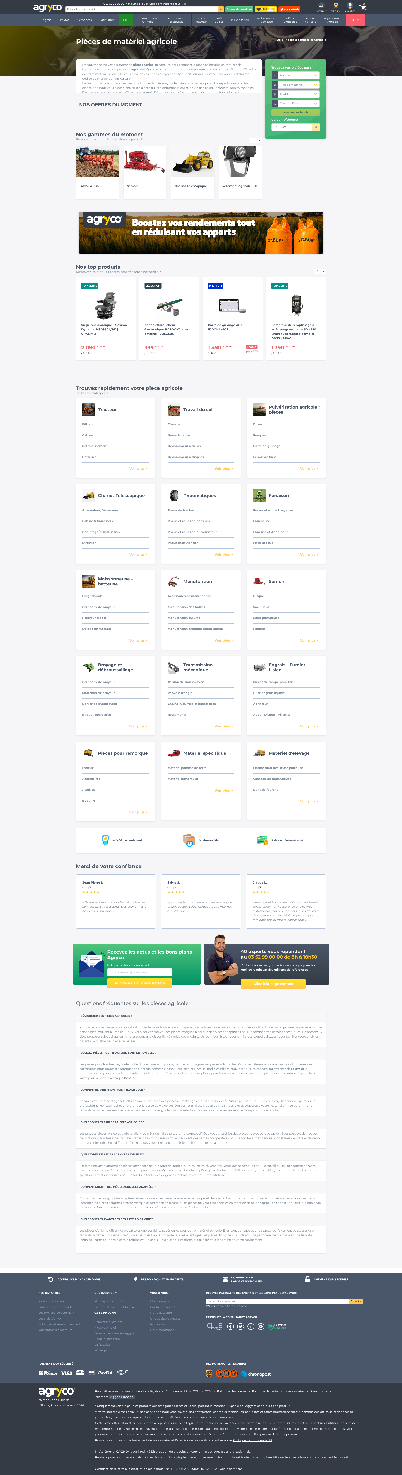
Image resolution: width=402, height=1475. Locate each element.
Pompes (259, 435)
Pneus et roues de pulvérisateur (192, 532)
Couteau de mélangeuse (272, 779)
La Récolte (102, 1344)
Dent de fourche (265, 790)
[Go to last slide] (253, 140)
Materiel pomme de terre (187, 768)
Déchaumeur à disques (186, 457)
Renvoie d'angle (180, 693)
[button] (321, 7)
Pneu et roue (263, 543)
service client (154, 3)
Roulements (177, 715)
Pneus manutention (183, 543)
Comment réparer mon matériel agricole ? (113, 1089)
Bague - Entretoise (96, 715)
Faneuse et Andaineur (270, 532)
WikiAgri (100, 1350)
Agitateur (260, 704)
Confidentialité (176, 1391)
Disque (258, 596)
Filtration (89, 424)
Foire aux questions (108, 1322)
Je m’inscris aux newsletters (139, 983)
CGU (196, 1391)
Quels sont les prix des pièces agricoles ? (112, 1122)
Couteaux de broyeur (98, 607)
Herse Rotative (179, 435)
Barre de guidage (266, 446)
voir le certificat (231, 1468)
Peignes (259, 629)
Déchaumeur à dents (184, 446)
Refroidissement (95, 446)
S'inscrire (356, 1301)
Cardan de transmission (186, 682)
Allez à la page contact (273, 984)
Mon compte (159, 1301)
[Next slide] (259, 140)
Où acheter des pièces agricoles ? (106, 1015)
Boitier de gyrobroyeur (99, 704)
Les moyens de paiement (57, 1312)
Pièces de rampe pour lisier (274, 682)
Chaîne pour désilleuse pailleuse (278, 768)
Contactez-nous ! (162, 1307)
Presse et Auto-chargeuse (273, 510)
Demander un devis (239, 9)
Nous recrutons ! (162, 1329)
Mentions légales (147, 1391)
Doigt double (92, 596)
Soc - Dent (261, 607)
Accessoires (91, 779)
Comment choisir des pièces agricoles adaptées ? (118, 1186)
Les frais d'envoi (50, 1318)
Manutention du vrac (184, 618)
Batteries (89, 457)
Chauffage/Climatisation (101, 532)
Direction (89, 543)
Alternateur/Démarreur (100, 510)
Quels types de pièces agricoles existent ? (112, 1154)
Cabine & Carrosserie (98, 521)
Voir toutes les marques (55, 1329)
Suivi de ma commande (55, 1307)
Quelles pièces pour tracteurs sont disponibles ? (118, 1052)
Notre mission (160, 1324)
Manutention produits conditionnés (195, 629)
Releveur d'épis (94, 618)
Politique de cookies (231, 1391)
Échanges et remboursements (60, 1324)
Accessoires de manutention (190, 596)
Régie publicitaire (107, 1338)
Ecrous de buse (265, 457)
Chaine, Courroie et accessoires (192, 704)
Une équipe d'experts (165, 1318)
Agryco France (120, 1397)
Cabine (87, 435)
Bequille (88, 800)
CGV (208, 1391)
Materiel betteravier (183, 779)
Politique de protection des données (278, 1391)
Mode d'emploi (105, 1327)
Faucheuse (261, 521)
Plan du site (318, 1391)
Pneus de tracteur (182, 510)
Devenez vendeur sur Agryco (114, 1333)
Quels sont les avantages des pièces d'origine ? (117, 1219)
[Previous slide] (317, 271)
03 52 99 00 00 (115, 3)
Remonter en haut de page (391, 1456)
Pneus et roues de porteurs (189, 521)
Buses (257, 424)
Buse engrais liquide (269, 693)
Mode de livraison (51, 1301)
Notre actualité (161, 1312)
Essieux (88, 768)
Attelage (89, 790)
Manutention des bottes (186, 607)
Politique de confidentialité (252, 1440)
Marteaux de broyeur (98, 693)
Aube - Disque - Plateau (271, 715)
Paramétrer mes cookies (112, 1391)
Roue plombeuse (266, 618)
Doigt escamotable (97, 629)
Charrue (174, 424)
